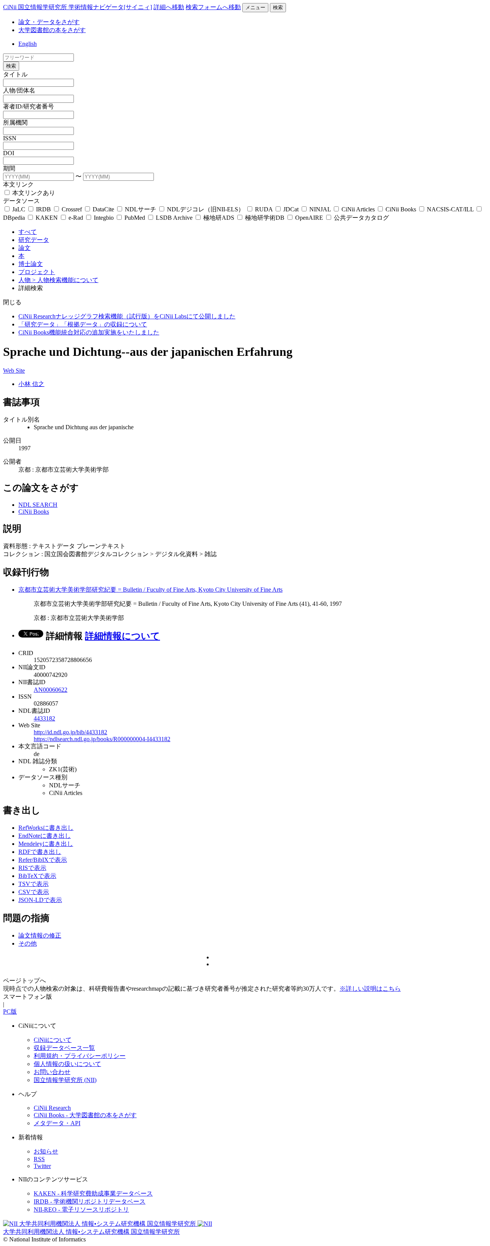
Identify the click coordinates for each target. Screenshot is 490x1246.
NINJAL (320, 209)
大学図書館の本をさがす (52, 30)
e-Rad (76, 217)
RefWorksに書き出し (46, 827)
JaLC (19, 209)
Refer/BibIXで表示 (42, 860)
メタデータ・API (57, 1123)
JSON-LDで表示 (40, 900)
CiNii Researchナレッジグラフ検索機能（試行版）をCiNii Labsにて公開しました (126, 316)
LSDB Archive (174, 217)
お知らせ (46, 1151)
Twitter (42, 1166)
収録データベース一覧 (64, 1048)
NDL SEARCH (37, 504)
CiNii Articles (358, 209)
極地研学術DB (264, 217)
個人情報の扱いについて (67, 1064)
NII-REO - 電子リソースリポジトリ (81, 1209)
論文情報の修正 (39, 935)
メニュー (255, 7)
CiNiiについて (53, 1040)
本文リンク (18, 184)
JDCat (291, 209)
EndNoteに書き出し (44, 835)
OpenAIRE (309, 217)
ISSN (9, 138)
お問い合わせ (52, 1072)
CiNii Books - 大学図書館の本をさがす (85, 1115)
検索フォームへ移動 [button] (213, 7)
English (27, 44)
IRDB (43, 209)
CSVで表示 (33, 892)
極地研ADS (219, 217)
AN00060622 (50, 689)
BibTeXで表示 (37, 876)
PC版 (10, 1011)
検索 (278, 7)
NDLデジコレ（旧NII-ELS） (205, 209)
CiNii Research (52, 1108)
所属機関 (15, 122)
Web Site (14, 370)
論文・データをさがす (49, 22)
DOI (8, 153)
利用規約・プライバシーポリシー (80, 1056)
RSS (39, 1159)
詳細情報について (122, 636)
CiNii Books (401, 209)
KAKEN (46, 217)
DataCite (103, 209)
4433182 (44, 718)
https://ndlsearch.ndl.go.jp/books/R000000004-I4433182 (102, 739)
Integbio (103, 217)
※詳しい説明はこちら (370, 988)
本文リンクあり (33, 193)
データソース (21, 201)
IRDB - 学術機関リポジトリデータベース (89, 1201)
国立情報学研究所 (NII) (65, 1080)
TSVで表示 (33, 884)
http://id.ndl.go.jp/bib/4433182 (70, 732)
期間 (9, 168)
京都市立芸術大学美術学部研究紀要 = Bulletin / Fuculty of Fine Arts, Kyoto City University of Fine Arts (150, 589)
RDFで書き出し (39, 852)
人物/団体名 (19, 90)
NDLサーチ (140, 209)
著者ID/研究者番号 (28, 106)
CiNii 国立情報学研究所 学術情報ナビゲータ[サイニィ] (77, 7)
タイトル (15, 74)
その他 (27, 943)
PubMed (135, 217)
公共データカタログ (360, 217)
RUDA (263, 209)
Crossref (71, 209)
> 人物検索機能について (65, 280)
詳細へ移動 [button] (169, 7)
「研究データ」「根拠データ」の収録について (82, 324)
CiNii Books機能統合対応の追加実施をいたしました (88, 332)
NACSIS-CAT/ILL (450, 209)
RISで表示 (32, 868)
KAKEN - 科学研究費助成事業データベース (93, 1193)
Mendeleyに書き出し (45, 843)
